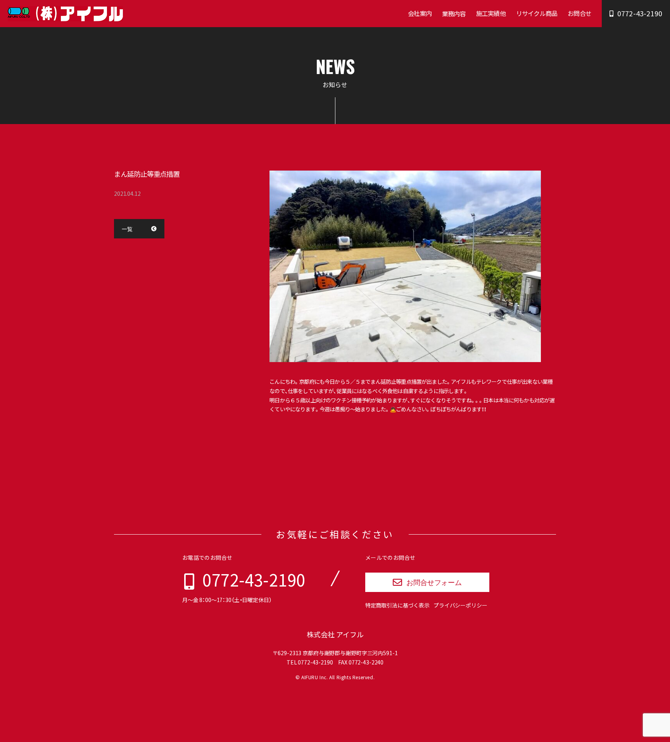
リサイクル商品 (536, 13)
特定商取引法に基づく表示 (397, 605)
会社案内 (420, 13)
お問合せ (579, 13)
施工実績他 (491, 13)
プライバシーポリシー (460, 605)
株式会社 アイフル (335, 634)
